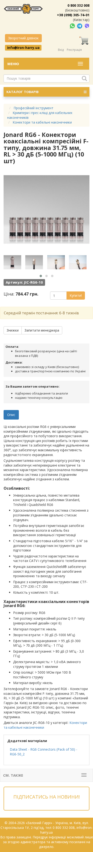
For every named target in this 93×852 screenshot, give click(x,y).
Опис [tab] (11, 414)
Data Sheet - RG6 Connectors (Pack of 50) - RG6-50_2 (43, 751)
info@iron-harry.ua (23, 47)
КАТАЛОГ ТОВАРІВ (22, 91)
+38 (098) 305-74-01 (73, 15)
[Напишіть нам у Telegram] (80, 25)
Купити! (76, 295)
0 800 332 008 (78, 5)
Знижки (13, 330)
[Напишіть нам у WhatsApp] (73, 25)
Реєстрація (74, 50)
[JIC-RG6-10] (14, 262)
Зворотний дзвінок (23, 38)
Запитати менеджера (42, 330)
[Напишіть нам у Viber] (86, 25)
